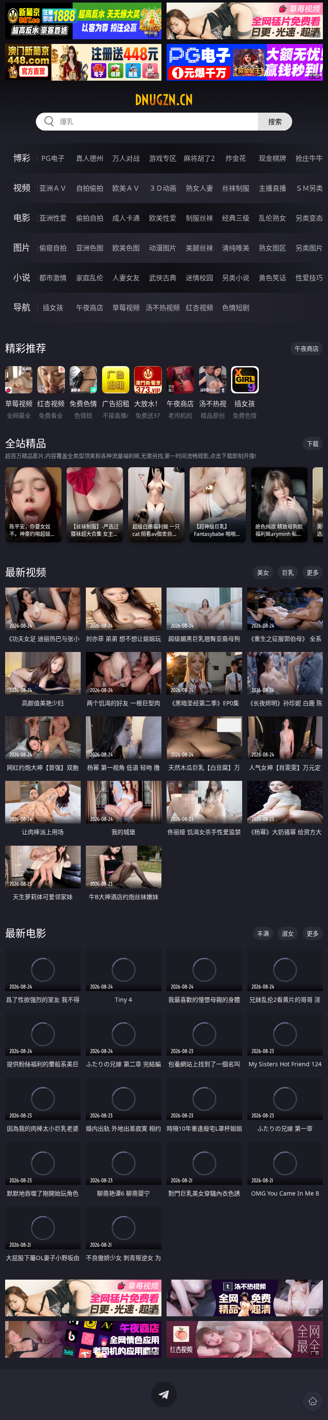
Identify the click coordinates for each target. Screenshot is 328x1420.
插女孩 (53, 307)
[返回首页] (312, 1401)
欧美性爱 (162, 218)
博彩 (21, 158)
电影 (21, 218)
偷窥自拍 (53, 248)
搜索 (275, 121)
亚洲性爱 (53, 218)
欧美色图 (126, 248)
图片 (21, 247)
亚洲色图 (89, 248)
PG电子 (52, 158)
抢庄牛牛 (309, 158)
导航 (21, 307)
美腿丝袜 (199, 248)
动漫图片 (162, 248)
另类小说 (235, 277)
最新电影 (25, 933)
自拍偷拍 (89, 188)
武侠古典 (162, 277)
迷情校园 (199, 277)
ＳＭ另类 (309, 188)
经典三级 (235, 218)
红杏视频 (199, 307)
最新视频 (25, 572)
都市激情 (53, 277)
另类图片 (309, 248)
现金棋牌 (272, 158)
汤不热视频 (163, 307)
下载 (313, 443)
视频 (21, 188)
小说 (21, 277)
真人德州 (89, 158)
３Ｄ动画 (162, 188)
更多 (313, 572)
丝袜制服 (235, 188)
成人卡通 (126, 218)
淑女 (288, 933)
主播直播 (272, 188)
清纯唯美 (235, 248)
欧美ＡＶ (126, 188)
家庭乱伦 (89, 277)
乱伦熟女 (272, 218)
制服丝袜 (199, 218)
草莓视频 (126, 307)
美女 (263, 572)
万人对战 (126, 158)
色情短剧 (235, 307)
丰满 (263, 933)
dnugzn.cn (164, 99)
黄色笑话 (272, 277)
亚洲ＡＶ (53, 188)
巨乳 (288, 572)
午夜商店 (89, 307)
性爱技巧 (309, 277)
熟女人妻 (199, 188)
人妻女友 (126, 277)
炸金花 (236, 158)
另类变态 (309, 218)
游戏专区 (162, 158)
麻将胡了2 (199, 158)
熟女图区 (272, 248)
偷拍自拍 (89, 218)
